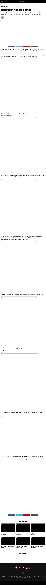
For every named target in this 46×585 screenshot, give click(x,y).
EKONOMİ (15, 576)
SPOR (43, 576)
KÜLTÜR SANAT (25, 576)
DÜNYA (8, 576)
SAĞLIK (35, 576)
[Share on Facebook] (11, 46)
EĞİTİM (11, 576)
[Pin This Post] (26, 46)
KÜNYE (29, 577)
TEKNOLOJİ (19, 577)
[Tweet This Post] (19, 46)
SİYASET (39, 576)
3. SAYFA (3, 576)
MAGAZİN (30, 576)
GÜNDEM (20, 576)
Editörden (8, 18)
